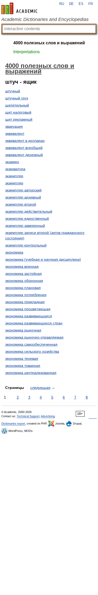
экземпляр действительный (28, 211)
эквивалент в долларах (25, 140)
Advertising (48, 416)
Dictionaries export (13, 423)
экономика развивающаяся (28, 316)
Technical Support (28, 416)
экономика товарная (22, 365)
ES (81, 4)
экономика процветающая (27, 309)
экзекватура (15, 169)
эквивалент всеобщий (24, 148)
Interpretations (26, 52)
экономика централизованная (30, 373)
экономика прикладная (25, 302)
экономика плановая (23, 288)
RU (61, 4)
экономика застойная (23, 273)
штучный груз (16, 98)
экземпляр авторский (23, 190)
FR (90, 4)
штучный (12, 91)
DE (71, 4)
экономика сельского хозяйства (32, 351)
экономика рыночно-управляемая (34, 337)
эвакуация (14, 126)
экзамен (12, 162)
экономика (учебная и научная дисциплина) (43, 259)
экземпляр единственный (27, 218)
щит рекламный (18, 119)
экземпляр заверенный (25, 225)
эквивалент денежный (24, 155)
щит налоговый (18, 112)
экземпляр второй (20, 204)
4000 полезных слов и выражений (49, 43)
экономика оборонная (24, 280)
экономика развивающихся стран (33, 323)
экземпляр (14, 176)
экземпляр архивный (23, 197)
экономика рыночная (23, 330)
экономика (14, 252)
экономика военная (22, 266)
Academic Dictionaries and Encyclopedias (45, 19)
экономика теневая (21, 358)
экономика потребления (26, 295)
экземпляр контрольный (26, 245)
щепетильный (17, 105)
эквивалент (14, 133)
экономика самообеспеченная (31, 344)
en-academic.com (20, 8)
